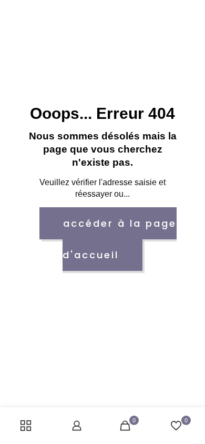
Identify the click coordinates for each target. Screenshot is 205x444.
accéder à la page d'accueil (120, 239)
